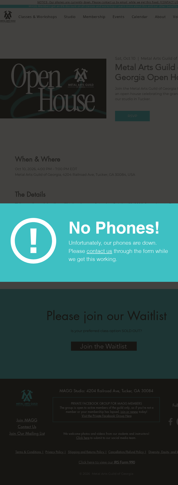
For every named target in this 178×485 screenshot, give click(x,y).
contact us (99, 251)
